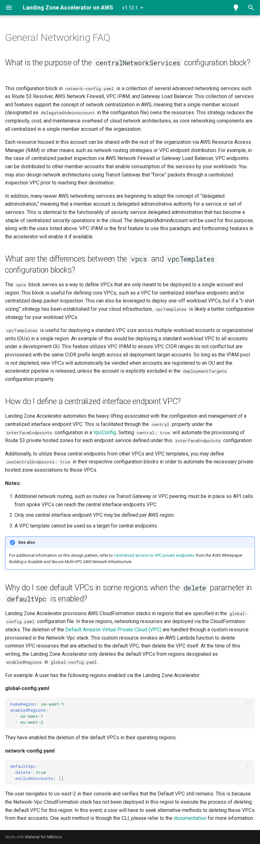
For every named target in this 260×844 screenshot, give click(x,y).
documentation (190, 818)
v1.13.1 (130, 8)
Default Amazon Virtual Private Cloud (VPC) (113, 630)
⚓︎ (118, 37)
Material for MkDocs (43, 836)
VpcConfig (104, 432)
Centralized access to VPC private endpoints (154, 555)
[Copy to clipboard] (248, 704)
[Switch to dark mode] (236, 7)
